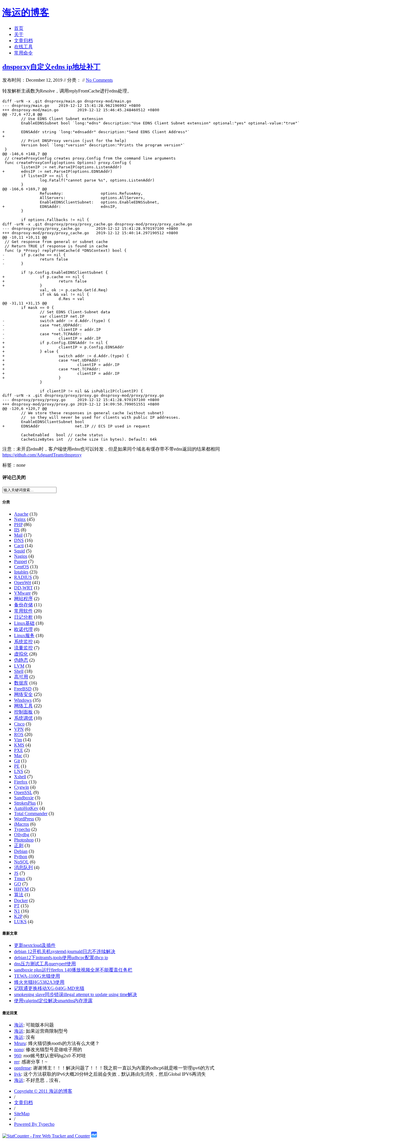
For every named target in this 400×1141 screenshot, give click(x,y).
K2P (18, 916)
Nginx (20, 519)
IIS (17, 529)
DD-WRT (23, 587)
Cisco (19, 723)
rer (16, 1061)
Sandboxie (24, 797)
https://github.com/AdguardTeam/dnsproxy (42, 454)
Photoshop (24, 839)
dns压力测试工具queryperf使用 (45, 963)
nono (18, 1049)
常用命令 (23, 52)
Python (20, 856)
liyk (17, 1074)
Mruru (20, 1043)
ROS (18, 734)
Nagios (20, 556)
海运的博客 (25, 12)
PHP (18, 524)
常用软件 (23, 610)
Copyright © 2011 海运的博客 (43, 1091)
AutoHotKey (26, 808)
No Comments (99, 80)
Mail (18, 535)
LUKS (20, 921)
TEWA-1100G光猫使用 (37, 976)
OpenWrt (22, 582)
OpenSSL (23, 792)
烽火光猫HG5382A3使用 (39, 982)
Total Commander (30, 813)
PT (17, 905)
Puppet (20, 561)
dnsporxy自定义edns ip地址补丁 (51, 67)
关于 (18, 34)
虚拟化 (21, 653)
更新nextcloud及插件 (35, 945)
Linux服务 (24, 635)
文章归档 (23, 40)
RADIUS (23, 577)
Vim (18, 739)
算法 (18, 894)
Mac (18, 755)
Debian (21, 851)
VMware (22, 593)
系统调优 (23, 718)
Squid (19, 550)
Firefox (21, 781)
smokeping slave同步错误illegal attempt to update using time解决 (75, 994)
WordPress (24, 818)
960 (17, 1055)
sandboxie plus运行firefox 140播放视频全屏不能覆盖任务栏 (73, 969)
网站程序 (23, 598)
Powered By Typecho (34, 1124)
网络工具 (23, 705)
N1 (17, 911)
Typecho (22, 829)
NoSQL (21, 861)
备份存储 (23, 604)
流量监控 (23, 647)
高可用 (21, 676)
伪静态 (21, 660)
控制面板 (23, 711)
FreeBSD (23, 688)
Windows (23, 700)
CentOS (21, 566)
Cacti (19, 545)
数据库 (21, 682)
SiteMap (22, 1113)
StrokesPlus (25, 802)
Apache (21, 514)
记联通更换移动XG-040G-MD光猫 (49, 988)
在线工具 (23, 46)
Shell (18, 671)
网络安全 (23, 694)
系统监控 (23, 641)
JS (16, 873)
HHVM (21, 889)
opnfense (22, 1067)
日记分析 (23, 617)
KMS (19, 745)
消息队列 (23, 867)
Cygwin (21, 787)
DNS (19, 540)
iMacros (21, 824)
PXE (18, 750)
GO (17, 883)
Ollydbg (21, 834)
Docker (21, 900)
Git (17, 760)
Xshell (20, 776)
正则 (18, 845)
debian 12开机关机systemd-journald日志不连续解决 (64, 951)
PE (17, 766)
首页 (18, 28)
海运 (18, 1024)
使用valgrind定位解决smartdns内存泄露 (53, 1000)
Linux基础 (24, 623)
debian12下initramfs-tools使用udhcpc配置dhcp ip (61, 957)
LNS (18, 771)
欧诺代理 (23, 629)
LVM (19, 665)
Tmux (19, 878)
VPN (19, 729)
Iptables (21, 571)
